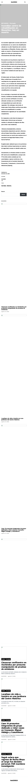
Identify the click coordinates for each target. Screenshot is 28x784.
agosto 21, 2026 (5, 311)
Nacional (4, 754)
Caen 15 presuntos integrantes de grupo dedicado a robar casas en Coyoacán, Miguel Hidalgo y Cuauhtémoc (13, 530)
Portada (13, 23)
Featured (3, 185)
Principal (9, 185)
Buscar (3, 191)
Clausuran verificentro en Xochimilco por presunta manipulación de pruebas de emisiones (14, 308)
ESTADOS (4, 23)
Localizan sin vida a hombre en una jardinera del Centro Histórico (12, 419)
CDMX (3, 659)
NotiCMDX (14, 2)
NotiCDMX (3, 179)
